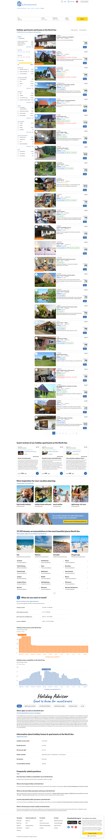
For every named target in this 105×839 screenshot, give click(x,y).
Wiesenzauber (59, 243)
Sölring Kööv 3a (60, 180)
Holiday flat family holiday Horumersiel (65, 259)
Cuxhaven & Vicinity (83, 786)
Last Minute (26, 153)
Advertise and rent (58, 820)
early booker (26, 155)
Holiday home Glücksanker (62, 291)
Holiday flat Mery (60, 211)
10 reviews (64, 277)
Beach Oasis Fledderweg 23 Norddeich (65, 275)
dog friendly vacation (26, 111)
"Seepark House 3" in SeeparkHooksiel (65, 100)
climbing (26, 129)
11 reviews (64, 214)
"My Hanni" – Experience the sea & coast (25, 794)
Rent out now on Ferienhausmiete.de (75, 521)
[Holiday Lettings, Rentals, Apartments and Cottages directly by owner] (27, 4)
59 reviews (64, 389)
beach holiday (26, 113)
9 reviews (64, 87)
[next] (73, 433)
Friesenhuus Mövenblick (62, 148)
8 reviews (64, 341)
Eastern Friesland (68, 786)
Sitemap (19, 830)
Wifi (26, 81)
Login (65, 1)
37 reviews (64, 198)
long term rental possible (26, 99)
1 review (63, 118)
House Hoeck (59, 68)
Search (82, 19)
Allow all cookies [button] (92, 833)
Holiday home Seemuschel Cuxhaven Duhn (66, 306)
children (26, 95)
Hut (26, 141)
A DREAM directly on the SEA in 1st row (77, 793)
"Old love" (58, 402)
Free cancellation (26, 73)
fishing (26, 123)
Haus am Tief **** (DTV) (62, 322)
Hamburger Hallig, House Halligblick (65, 37)
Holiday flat (26, 139)
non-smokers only (26, 97)
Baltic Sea (19, 823)
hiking (26, 127)
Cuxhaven (58, 717)
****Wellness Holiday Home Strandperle (60, 793)
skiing (26, 125)
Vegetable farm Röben (61, 338)
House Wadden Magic (61, 132)
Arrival (43, 18)
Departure (55, 18)
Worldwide (19, 828)
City (19, 18)
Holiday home (26, 137)
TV (26, 85)
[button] (92, 836)
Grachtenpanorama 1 (61, 116)
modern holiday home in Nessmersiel (65, 370)
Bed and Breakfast (26, 143)
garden (26, 83)
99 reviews (64, 325)
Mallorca (19, 825)
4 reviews (64, 103)
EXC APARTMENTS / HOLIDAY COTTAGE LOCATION (66, 387)
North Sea (19, 820)
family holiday (26, 115)
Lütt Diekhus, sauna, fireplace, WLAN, (65, 84)
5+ (29, 51)
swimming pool (26, 79)
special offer (26, 151)
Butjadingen (74, 786)
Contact (41, 828)
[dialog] (92, 827)
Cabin (57, 195)
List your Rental (84, 1)
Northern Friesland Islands (63, 802)
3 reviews (64, 71)
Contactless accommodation (26, 108)
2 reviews (64, 357)
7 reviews (64, 55)
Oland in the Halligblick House (63, 227)
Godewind (58, 53)
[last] (76, 433)
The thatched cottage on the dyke (64, 418)
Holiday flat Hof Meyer (62, 354)
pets (26, 93)
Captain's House (60, 164)
